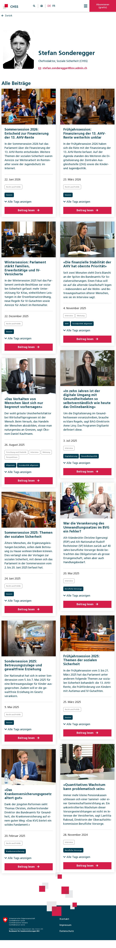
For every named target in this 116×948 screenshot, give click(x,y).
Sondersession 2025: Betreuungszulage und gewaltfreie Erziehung (23, 665)
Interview (69, 316)
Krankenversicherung (15, 851)
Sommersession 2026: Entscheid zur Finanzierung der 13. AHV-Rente (27, 133)
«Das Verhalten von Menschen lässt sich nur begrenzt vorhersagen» (24, 403)
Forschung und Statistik (16, 452)
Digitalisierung (71, 456)
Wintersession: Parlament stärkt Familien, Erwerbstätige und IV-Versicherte (25, 268)
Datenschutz (67, 931)
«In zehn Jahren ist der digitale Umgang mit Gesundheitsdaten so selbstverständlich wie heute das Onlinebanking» (87, 399)
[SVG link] (10, 6)
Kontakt (64, 918)
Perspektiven (11, 457)
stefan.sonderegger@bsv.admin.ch (65, 68)
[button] (85, 6)
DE (49, 5)
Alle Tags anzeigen (19, 201)
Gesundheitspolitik (89, 456)
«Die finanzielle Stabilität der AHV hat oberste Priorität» (87, 264)
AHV (67, 324)
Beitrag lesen (26, 210)
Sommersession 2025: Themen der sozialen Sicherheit (29, 535)
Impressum (65, 925)
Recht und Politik (13, 187)
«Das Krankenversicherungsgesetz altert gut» (28, 794)
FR (53, 5)
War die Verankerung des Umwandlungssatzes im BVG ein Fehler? (86, 527)
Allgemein (10, 465)
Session (9, 195)
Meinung (81, 316)
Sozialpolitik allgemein (82, 324)
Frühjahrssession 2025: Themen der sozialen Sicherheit (81, 660)
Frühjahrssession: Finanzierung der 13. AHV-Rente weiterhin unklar (84, 133)
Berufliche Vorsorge (73, 589)
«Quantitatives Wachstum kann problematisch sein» (84, 787)
